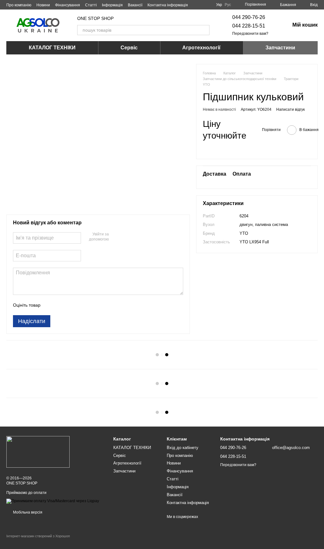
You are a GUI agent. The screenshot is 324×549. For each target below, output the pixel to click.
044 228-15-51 (248, 25)
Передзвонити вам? (250, 33)
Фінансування (67, 5)
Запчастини (280, 47)
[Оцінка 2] (61, 305)
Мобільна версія (27, 512)
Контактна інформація (167, 5)
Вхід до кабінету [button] (182, 447)
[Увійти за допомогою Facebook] (116, 237)
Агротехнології (201, 47)
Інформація (112, 5)
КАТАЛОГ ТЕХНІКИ (52, 47)
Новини (43, 5)
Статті (91, 5)
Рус (228, 5)
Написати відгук (290, 109)
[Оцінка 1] (51, 305)
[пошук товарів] (204, 30)
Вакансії (135, 5)
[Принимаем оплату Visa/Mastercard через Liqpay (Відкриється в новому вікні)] (52, 501)
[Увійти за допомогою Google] (126, 237)
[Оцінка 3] (71, 305)
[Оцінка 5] (91, 305)
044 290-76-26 (248, 17)
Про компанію (18, 5)
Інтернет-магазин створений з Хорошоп (38, 536)
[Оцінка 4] (81, 305)
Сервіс (129, 47)
